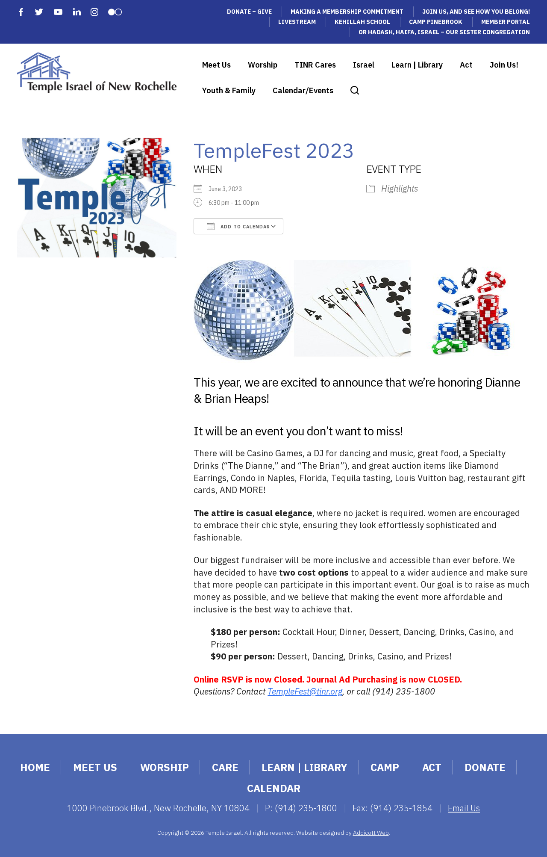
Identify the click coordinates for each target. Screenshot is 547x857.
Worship (262, 65)
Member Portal (505, 22)
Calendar (273, 788)
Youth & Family (229, 90)
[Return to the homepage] (96, 72)
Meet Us (216, 65)
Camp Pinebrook (435, 22)
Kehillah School (362, 22)
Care (225, 767)
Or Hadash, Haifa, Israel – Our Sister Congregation (444, 32)
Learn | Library (417, 65)
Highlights (399, 188)
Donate (485, 767)
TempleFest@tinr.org (305, 691)
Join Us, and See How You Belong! (476, 11)
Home (35, 767)
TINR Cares (315, 65)
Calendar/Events (303, 90)
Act (466, 65)
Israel (363, 65)
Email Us (464, 808)
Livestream (297, 22)
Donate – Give (249, 11)
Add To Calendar (244, 227)
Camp (385, 767)
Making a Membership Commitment (347, 11)
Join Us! (504, 65)
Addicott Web (371, 832)
